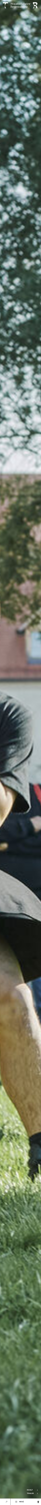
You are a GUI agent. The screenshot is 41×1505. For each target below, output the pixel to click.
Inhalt (30, 1490)
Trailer (30, 1493)
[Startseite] (20, 5)
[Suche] (6, 1501)
